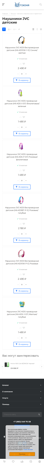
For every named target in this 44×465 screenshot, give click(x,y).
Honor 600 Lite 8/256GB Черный (22, 363)
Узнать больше (28, 449)
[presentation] (2, 366)
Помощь (5, 404)
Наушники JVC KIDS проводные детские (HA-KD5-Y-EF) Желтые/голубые (22, 314)
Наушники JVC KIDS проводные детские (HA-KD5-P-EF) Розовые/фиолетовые (22, 157)
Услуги (5, 398)
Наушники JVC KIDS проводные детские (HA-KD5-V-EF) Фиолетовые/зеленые (22, 103)
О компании (7, 392)
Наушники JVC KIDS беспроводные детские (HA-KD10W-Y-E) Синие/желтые (22, 50)
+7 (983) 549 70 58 (22, 422)
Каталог (5, 385)
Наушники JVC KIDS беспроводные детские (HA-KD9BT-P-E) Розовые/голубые (22, 210)
